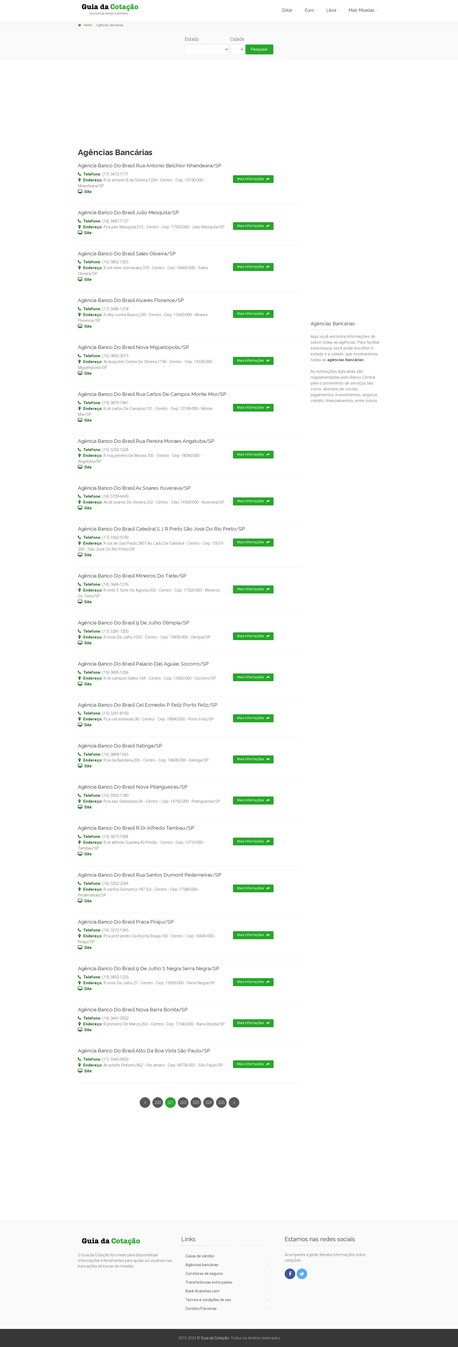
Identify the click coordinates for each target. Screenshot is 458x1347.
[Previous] (145, 1102)
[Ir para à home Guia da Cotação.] (113, 7)
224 (208, 1102)
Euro (309, 10)
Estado (192, 39)
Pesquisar (259, 49)
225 (221, 1102)
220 (158, 1102)
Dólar (287, 10)
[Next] (234, 1102)
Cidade (237, 39)
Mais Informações (250, 179)
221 (170, 1102)
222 (183, 1102)
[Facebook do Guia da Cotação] (290, 1274)
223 (196, 1102)
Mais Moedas (362, 10)
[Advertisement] (229, 102)
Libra (331, 10)
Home (87, 25)
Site (88, 191)
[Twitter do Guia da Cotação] (302, 1274)
